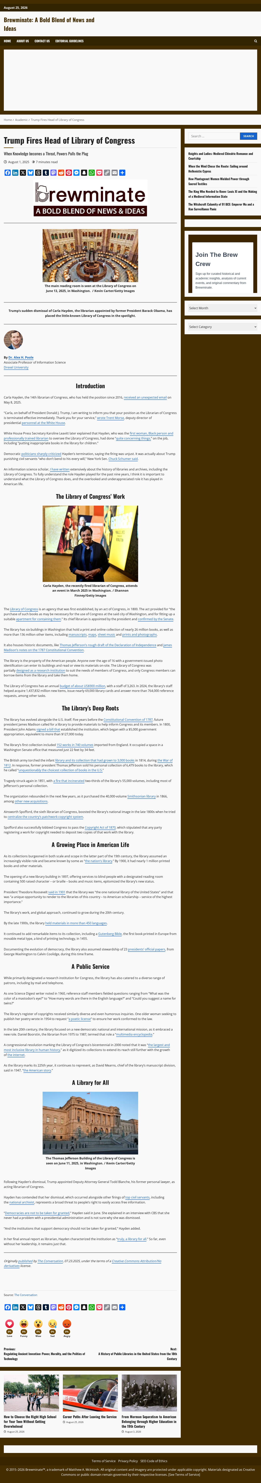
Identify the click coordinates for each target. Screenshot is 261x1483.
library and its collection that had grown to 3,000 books (95, 760)
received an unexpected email (145, 397)
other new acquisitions (31, 801)
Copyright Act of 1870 (100, 827)
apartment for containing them (38, 619)
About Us (23, 41)
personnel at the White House (43, 423)
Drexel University (16, 367)
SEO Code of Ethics (153, 1461)
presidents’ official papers (146, 949)
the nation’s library (98, 861)
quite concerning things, (133, 438)
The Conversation (50, 1261)
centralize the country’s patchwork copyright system (45, 817)
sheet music (106, 634)
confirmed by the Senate (155, 619)
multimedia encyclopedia (134, 1034)
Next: (137, 1354)
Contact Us (42, 41)
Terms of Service (104, 1461)
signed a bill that (48, 729)
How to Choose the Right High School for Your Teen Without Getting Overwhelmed (30, 1421)
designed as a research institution (40, 670)
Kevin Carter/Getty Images (114, 291)
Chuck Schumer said (123, 459)
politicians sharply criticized (41, 454)
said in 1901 (56, 892)
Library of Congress (24, 609)
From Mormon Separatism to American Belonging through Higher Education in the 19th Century (149, 1421)
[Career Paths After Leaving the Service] (90, 1393)
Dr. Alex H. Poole (20, 357)
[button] (255, 41)
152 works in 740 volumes (75, 745)
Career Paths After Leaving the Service (90, 1416)
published (25, 1261)
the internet (16, 1055)
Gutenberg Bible (110, 934)
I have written (60, 469)
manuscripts (78, 634)
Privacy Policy (128, 1461)
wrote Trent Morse (110, 418)
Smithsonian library (141, 796)
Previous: (44, 1354)
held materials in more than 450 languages (76, 923)
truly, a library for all (131, 1239)
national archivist (21, 1202)
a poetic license (80, 1019)
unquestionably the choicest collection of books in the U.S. (61, 770)
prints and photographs (139, 634)
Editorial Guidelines (69, 41)
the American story (37, 1070)
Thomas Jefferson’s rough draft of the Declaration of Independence (108, 645)
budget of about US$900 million (82, 686)
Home (7, 41)
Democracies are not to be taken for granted (37, 1213)
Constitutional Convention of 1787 (128, 720)
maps (92, 634)
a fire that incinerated (68, 781)
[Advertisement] (122, 80)
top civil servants (137, 1197)
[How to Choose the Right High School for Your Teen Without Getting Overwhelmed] (31, 1393)
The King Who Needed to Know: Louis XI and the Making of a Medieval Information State (222, 194)
